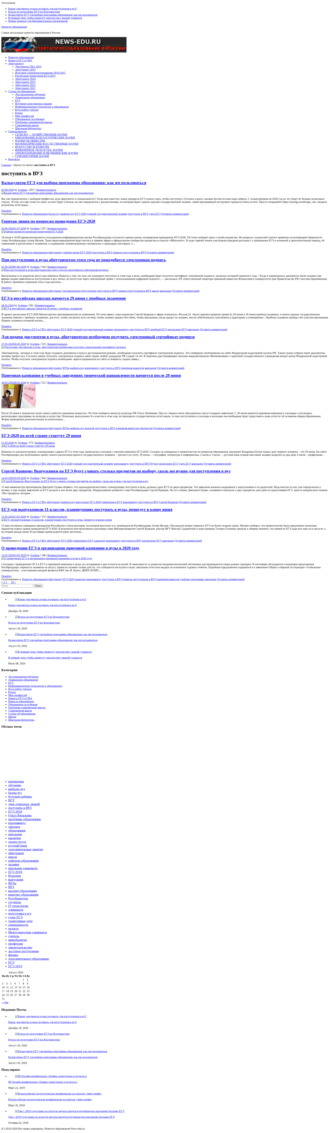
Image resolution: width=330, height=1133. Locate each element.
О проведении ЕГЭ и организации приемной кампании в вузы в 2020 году (70, 548)
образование (17, 830)
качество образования (23, 894)
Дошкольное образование (30, 97)
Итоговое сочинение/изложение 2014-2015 (40, 72)
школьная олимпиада (22, 868)
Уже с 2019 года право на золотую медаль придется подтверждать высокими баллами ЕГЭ (61, 1117)
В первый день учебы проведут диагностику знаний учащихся (45, 17)
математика (16, 781)
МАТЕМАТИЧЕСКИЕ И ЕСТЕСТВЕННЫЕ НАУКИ (46, 143)
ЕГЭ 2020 (80, 213)
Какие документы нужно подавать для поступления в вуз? (42, 8)
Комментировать (46, 189)
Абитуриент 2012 (25, 85)
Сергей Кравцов (168, 502)
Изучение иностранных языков (33, 103)
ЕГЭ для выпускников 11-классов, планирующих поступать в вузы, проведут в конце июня (86, 509)
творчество (146, 428)
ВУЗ (11, 887)
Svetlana (22, 189)
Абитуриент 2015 (25, 69)
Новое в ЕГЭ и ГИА (20, 60)
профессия (15, 943)
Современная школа (27, 125)
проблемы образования (24, 819)
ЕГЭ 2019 (15, 966)
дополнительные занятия (25, 849)
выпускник (82, 502)
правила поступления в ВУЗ (129, 252)
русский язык (17, 845)
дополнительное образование (28, 959)
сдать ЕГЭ (155, 213)
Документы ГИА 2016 (28, 66)
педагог (13, 928)
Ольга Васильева (19, 815)
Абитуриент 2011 (25, 88)
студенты (14, 902)
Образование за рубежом (29, 119)
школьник (165, 290)
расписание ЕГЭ (177, 329)
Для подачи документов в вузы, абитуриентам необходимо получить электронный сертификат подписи (98, 337)
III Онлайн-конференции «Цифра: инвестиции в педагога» (43, 1082)
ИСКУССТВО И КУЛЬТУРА (32, 146)
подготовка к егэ (19, 913)
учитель (13, 936)
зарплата (14, 826)
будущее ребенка (20, 796)
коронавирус (121, 329)
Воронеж (14, 876)
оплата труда (17, 842)
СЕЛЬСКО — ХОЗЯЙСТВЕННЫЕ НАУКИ (41, 134)
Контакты (14, 159)
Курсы (19, 112)
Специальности (17, 131)
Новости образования (14, 26)
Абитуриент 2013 (25, 82)
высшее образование (22, 891)
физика (13, 955)
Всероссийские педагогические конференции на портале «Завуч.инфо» (50, 1099)
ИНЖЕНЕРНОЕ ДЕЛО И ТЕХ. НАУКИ (39, 149)
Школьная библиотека (28, 128)
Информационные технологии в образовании (42, 106)
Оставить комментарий (175, 213)
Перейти (6, 210)
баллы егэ (54, 213)
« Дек (5, 1002)
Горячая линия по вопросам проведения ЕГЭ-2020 (48, 221)
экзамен (13, 864)
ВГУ (11, 800)
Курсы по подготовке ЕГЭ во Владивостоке (34, 11)
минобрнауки (17, 940)
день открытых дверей (24, 804)
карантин (99, 540)
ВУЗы (66, 368)
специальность (18, 925)
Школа (12, 716)
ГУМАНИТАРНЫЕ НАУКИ (32, 156)
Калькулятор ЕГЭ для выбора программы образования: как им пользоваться (52, 14)
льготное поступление (23, 951)
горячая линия (71, 252)
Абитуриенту (16, 63)
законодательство (20, 947)
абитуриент (55, 252)
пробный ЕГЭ (158, 329)
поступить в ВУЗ (138, 213)
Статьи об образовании (22, 91)
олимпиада (15, 909)
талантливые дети (20, 921)
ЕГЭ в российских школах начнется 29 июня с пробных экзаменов (63, 298)
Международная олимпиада (27, 932)
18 (12, 582)
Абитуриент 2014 (25, 78)
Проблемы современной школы (33, 122)
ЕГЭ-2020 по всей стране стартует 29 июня (41, 435)
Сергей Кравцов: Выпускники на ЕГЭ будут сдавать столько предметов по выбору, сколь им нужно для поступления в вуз (115, 471)
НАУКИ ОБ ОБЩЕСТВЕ (30, 140)
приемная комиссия (132, 368)
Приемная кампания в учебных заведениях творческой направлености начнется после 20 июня (91, 375)
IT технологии (18, 906)
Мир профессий (24, 116)
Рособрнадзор (18, 898)
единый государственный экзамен (107, 213)
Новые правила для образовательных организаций (38, 21)
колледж (90, 428)
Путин (154, 463)
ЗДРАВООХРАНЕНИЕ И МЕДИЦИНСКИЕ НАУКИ (46, 153)
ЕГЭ (17, 100)
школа (155, 290)
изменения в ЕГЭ (112, 502)
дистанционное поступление (80, 290)
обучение (14, 785)
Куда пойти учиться (26, 109)
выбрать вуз (67, 213)
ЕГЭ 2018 (15, 872)
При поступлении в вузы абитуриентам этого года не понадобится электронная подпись (83, 260)
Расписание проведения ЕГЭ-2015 (35, 75)
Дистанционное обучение (30, 94)
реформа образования (23, 860)
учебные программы (192, 579)
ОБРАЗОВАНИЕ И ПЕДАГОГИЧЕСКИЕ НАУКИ (45, 137)
